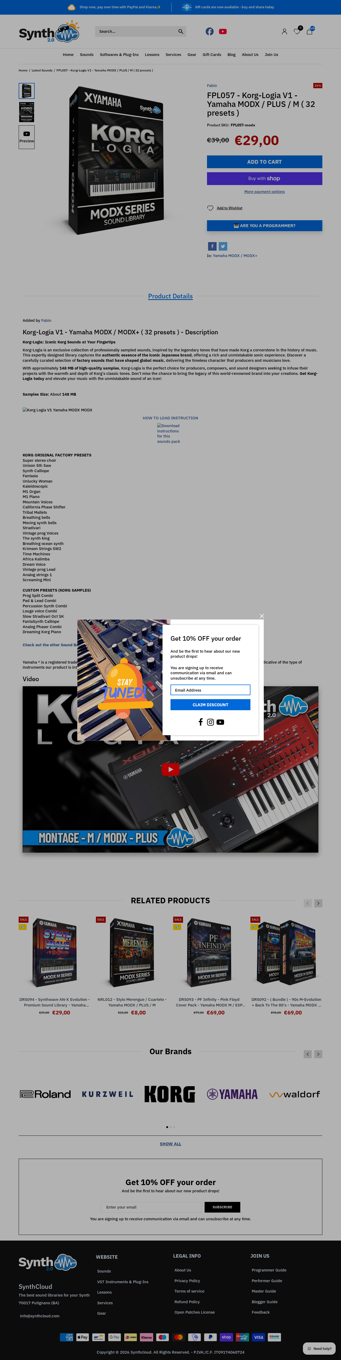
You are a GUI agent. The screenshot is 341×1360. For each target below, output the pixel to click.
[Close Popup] (261, 616)
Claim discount (210, 704)
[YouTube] (220, 722)
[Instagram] (210, 722)
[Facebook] (201, 722)
